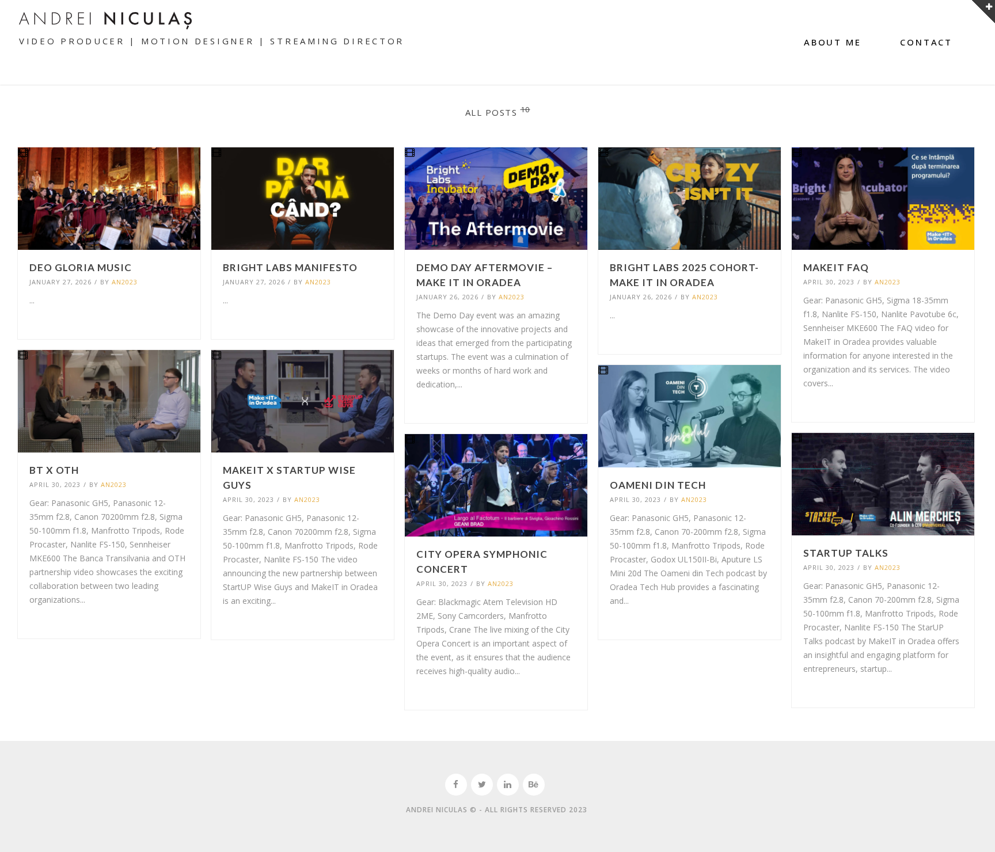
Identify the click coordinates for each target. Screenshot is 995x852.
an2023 (125, 281)
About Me (832, 42)
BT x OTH (54, 470)
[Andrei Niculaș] (105, 20)
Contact (926, 42)
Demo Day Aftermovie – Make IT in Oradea (484, 274)
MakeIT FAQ (836, 267)
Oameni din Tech (658, 485)
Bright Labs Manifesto (290, 267)
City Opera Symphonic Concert (482, 561)
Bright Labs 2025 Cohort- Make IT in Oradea (684, 274)
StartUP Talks (845, 553)
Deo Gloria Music (80, 267)
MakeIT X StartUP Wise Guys (289, 477)
